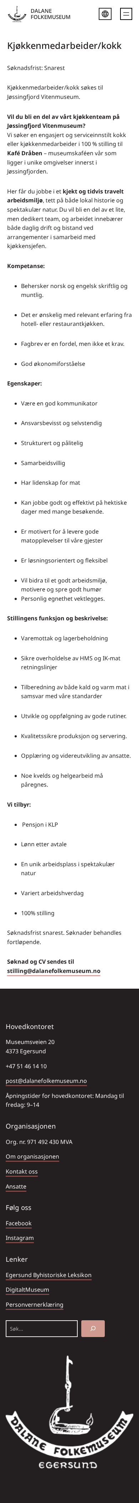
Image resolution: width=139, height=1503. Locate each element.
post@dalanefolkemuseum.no (46, 1081)
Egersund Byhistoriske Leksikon (49, 1275)
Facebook (19, 1223)
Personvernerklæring (34, 1304)
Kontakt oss (22, 1171)
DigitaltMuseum (27, 1289)
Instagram (20, 1238)
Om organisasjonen (32, 1156)
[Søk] (93, 1328)
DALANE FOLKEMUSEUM (51, 13)
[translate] (105, 15)
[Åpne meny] (126, 14)
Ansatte (16, 1186)
